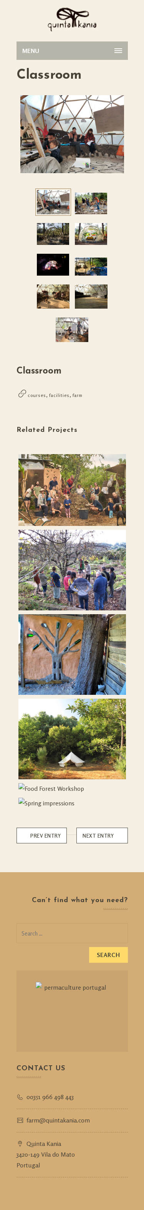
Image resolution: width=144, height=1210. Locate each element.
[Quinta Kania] (72, 19)
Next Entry (98, 836)
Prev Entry (45, 836)
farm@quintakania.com (58, 1120)
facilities (59, 395)
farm (78, 395)
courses (37, 395)
